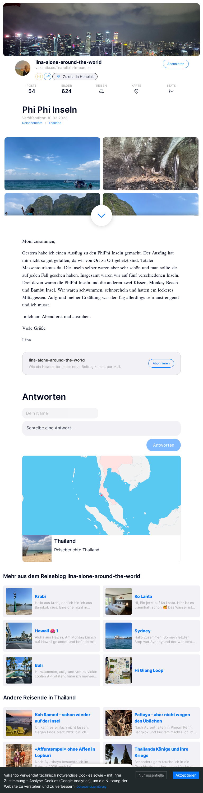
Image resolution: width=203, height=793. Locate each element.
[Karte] (101, 495)
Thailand (65, 541)
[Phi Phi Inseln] (52, 163)
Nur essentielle (151, 775)
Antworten (163, 445)
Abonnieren (175, 64)
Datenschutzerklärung (92, 786)
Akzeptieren (186, 775)
